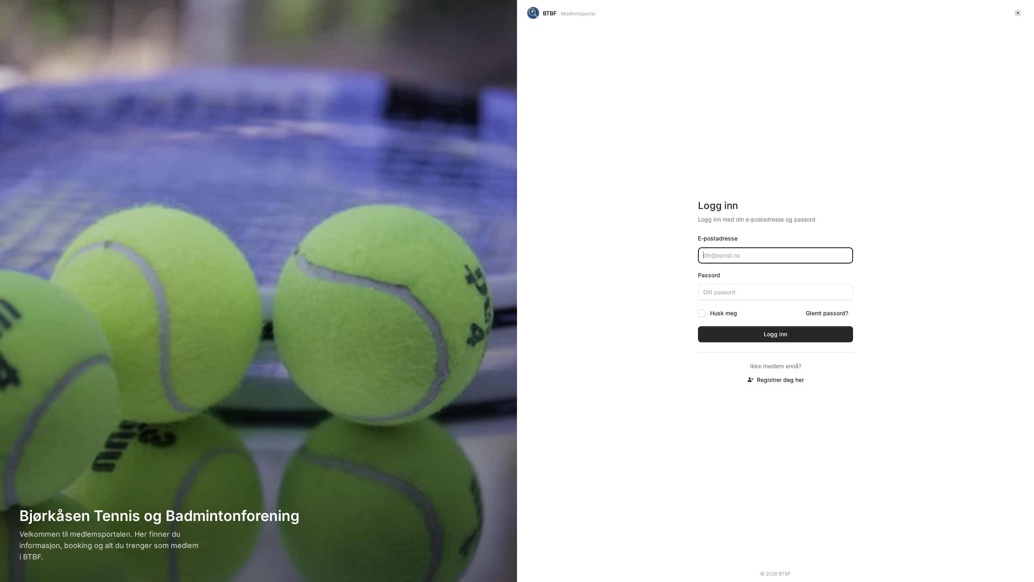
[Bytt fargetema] (1017, 12)
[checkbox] (701, 313)
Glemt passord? (827, 313)
